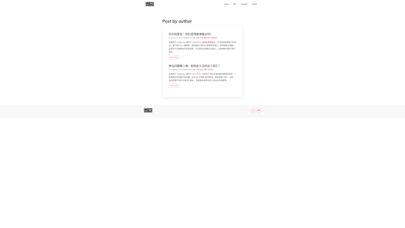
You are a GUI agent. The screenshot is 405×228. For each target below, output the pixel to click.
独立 (208, 38)
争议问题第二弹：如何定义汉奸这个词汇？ (195, 66)
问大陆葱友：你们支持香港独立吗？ (191, 34)
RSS (234, 4)
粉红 (201, 70)
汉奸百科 (210, 70)
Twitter (254, 4)
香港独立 (214, 38)
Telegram (244, 4)
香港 (197, 38)
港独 (205, 38)
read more (174, 57)
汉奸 (197, 70)
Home (226, 4)
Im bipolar (174, 38)
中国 (201, 38)
